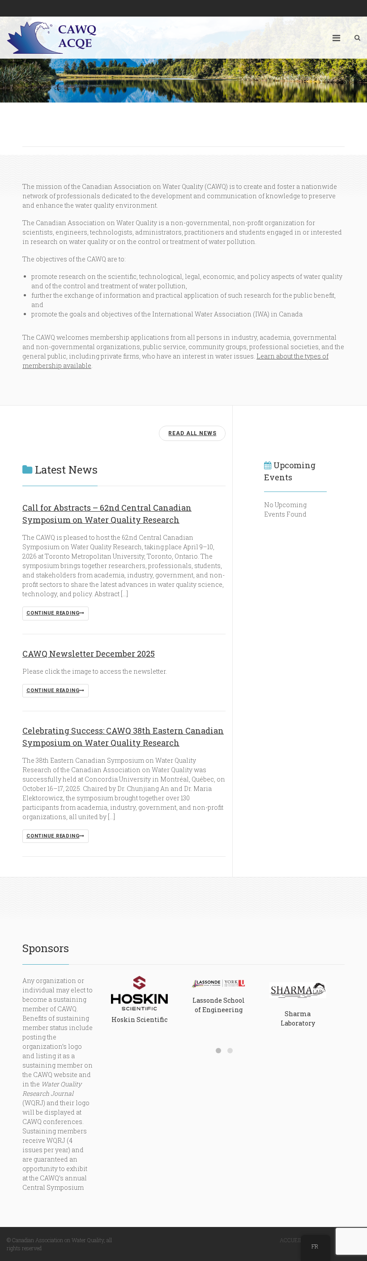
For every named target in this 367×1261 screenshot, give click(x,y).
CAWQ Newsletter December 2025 (88, 653)
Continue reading (52, 613)
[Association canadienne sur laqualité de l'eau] (51, 37)
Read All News (192, 433)
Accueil (291, 1240)
